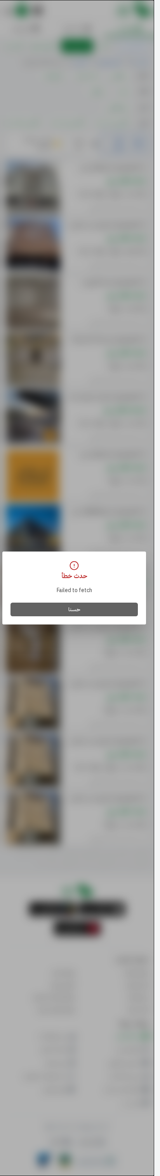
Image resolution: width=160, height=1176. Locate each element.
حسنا (74, 609)
